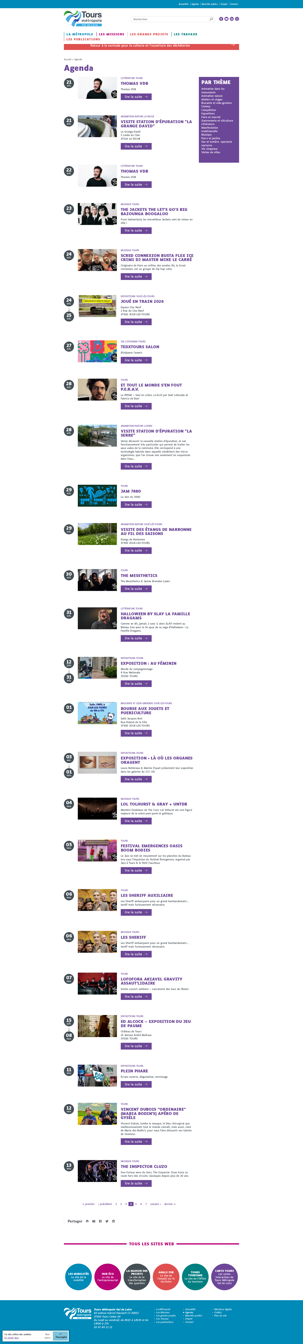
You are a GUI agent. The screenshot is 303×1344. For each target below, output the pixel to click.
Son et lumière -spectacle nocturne (216, 143)
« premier (89, 1204)
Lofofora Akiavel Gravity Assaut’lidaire (151, 981)
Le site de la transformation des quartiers (137, 1277)
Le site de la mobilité (78, 1277)
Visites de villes (210, 152)
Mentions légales (223, 1309)
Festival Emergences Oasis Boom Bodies (151, 847)
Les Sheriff (133, 937)
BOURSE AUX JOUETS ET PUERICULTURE (145, 710)
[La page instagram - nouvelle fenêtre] (237, 19)
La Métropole (79, 34)
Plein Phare (134, 1070)
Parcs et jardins (210, 138)
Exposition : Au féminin (149, 663)
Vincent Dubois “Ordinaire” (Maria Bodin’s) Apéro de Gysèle (153, 1113)
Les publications (83, 39)
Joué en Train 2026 (142, 301)
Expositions (208, 113)
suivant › (155, 1204)
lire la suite (133, 97)
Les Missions (111, 34)
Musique (206, 134)
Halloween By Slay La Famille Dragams (155, 615)
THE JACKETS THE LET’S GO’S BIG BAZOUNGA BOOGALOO (154, 211)
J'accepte (61, 1337)
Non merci (47, 1336)
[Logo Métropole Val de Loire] (77, 1318)
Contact (234, 4)
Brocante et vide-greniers (216, 103)
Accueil (67, 59)
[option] (78, 1277)
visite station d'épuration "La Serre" (156, 433)
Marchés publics (210, 4)
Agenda (195, 4)
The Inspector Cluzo (144, 1166)
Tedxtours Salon (140, 346)
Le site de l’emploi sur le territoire (166, 1277)
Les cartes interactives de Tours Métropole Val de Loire (224, 1277)
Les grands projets (149, 34)
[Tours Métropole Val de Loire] (83, 19)
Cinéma (205, 106)
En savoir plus (11, 1338)
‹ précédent (105, 1204)
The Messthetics (139, 575)
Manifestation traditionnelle (209, 129)
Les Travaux (186, 34)
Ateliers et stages (211, 99)
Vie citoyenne (209, 148)
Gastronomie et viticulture (217, 120)
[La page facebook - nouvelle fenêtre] (221, 19)
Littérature (207, 124)
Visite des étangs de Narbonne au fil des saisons (156, 531)
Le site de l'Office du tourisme (195, 1277)
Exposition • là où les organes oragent (157, 760)
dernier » (169, 1204)
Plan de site (220, 1315)
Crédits (218, 1312)
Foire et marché (210, 117)
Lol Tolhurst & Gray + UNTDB (154, 804)
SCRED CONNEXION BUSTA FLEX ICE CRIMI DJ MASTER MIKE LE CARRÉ (157, 257)
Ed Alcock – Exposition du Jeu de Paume (156, 1023)
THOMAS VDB (134, 83)
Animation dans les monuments (212, 90)
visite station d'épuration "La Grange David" (156, 123)
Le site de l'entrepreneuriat (108, 1277)
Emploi (224, 4)
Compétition (208, 110)
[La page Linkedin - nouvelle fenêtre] (232, 19)
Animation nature (212, 95)
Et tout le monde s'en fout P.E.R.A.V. (151, 387)
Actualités (184, 4)
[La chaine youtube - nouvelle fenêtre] (226, 19)
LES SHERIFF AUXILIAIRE (147, 895)
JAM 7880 (131, 491)
